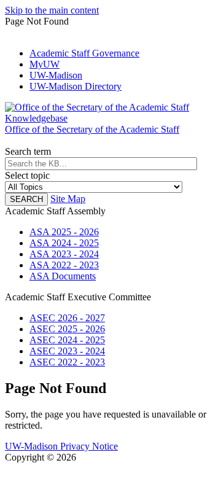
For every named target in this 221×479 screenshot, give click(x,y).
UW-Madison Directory (75, 86)
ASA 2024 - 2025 (64, 243)
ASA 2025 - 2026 (64, 232)
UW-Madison (55, 75)
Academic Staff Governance (84, 53)
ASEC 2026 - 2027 (67, 318)
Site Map (67, 198)
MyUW (44, 64)
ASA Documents (62, 276)
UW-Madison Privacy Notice (61, 446)
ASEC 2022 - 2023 (67, 362)
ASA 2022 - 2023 (64, 265)
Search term (28, 151)
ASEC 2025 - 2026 (67, 329)
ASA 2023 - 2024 (64, 254)
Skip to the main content (52, 10)
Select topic (27, 175)
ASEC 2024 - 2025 (67, 340)
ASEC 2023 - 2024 (67, 351)
